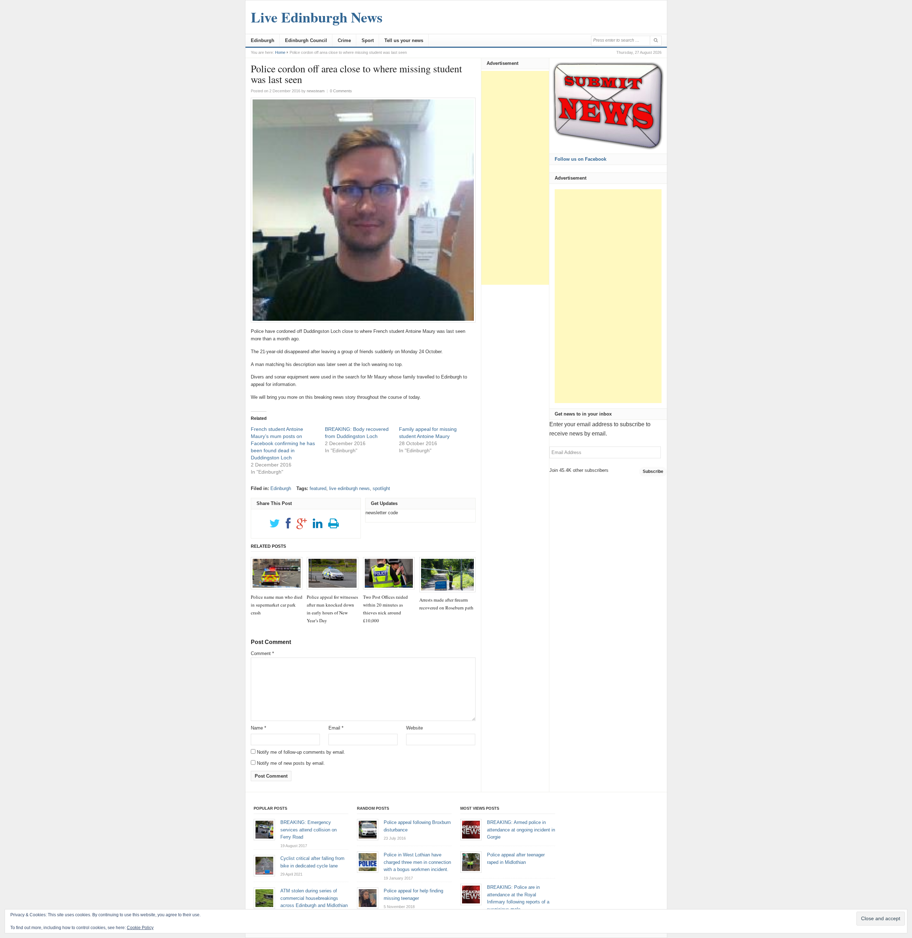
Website (414, 728)
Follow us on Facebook (580, 159)
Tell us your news (403, 40)
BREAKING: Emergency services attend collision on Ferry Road (308, 830)
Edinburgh (262, 40)
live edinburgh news (349, 488)
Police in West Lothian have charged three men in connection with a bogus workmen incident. (417, 862)
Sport (368, 40)
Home (280, 52)
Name (258, 728)
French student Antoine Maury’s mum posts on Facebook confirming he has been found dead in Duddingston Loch (283, 443)
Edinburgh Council (306, 40)
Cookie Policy (140, 927)
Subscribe (653, 471)
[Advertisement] (515, 178)
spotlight (381, 488)
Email (335, 728)
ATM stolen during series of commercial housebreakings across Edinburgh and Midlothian (314, 898)
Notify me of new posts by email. (291, 763)
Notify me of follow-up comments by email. (301, 752)
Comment (262, 653)
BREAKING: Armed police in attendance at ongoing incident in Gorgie (521, 830)
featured (318, 488)
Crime (344, 40)
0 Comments (341, 91)
